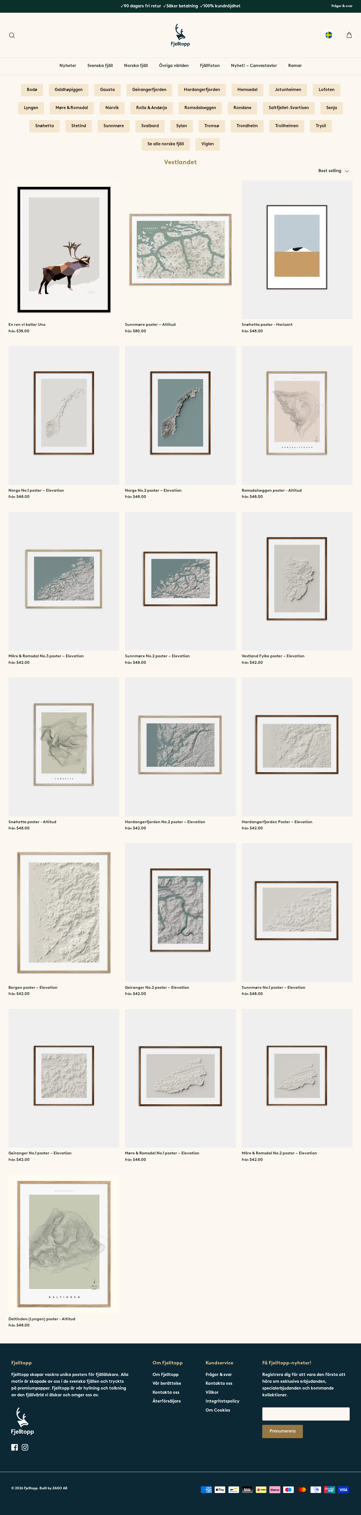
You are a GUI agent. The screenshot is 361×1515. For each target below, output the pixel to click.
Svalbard (150, 126)
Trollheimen (286, 126)
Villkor (212, 1393)
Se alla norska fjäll (166, 144)
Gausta (107, 90)
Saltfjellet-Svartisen (289, 108)
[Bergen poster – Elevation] (63, 912)
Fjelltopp (31, 1488)
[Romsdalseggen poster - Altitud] (297, 415)
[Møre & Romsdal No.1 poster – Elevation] (180, 1078)
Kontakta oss (166, 1393)
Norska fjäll (136, 66)
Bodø (32, 90)
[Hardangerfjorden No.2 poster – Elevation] (180, 746)
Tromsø (211, 126)
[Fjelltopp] (180, 35)
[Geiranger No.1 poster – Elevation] (63, 1078)
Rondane (242, 108)
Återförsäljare (167, 1401)
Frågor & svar (342, 6)
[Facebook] (14, 1447)
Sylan (181, 126)
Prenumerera (283, 1431)
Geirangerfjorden (149, 90)
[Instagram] (25, 1447)
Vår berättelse (167, 1384)
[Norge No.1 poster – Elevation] (63, 415)
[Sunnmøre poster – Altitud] (180, 249)
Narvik (112, 108)
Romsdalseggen (200, 108)
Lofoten (326, 90)
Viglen (207, 144)
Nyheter (68, 66)
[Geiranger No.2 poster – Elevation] (180, 912)
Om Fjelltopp (166, 1375)
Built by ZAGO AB (53, 1488)
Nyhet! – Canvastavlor (254, 66)
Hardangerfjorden (202, 90)
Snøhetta (44, 126)
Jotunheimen (288, 90)
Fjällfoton (210, 66)
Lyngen (31, 108)
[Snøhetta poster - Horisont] (297, 249)
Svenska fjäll (100, 66)
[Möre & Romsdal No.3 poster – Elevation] (63, 581)
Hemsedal (247, 90)
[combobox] (328, 35)
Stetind (78, 126)
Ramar (295, 66)
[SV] (328, 35)
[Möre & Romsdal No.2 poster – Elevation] (297, 1078)
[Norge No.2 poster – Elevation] (180, 415)
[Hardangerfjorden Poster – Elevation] (297, 746)
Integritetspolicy (222, 1401)
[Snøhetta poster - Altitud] (63, 746)
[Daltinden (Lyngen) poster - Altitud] (63, 1244)
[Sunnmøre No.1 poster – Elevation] (297, 912)
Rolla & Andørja (151, 108)
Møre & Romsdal (72, 108)
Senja (331, 108)
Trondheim (247, 126)
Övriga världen (174, 66)
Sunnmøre (114, 126)
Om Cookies (218, 1410)
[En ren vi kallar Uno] (63, 249)
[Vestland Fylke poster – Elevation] (297, 581)
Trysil (321, 126)
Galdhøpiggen (69, 90)
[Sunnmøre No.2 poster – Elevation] (180, 581)
